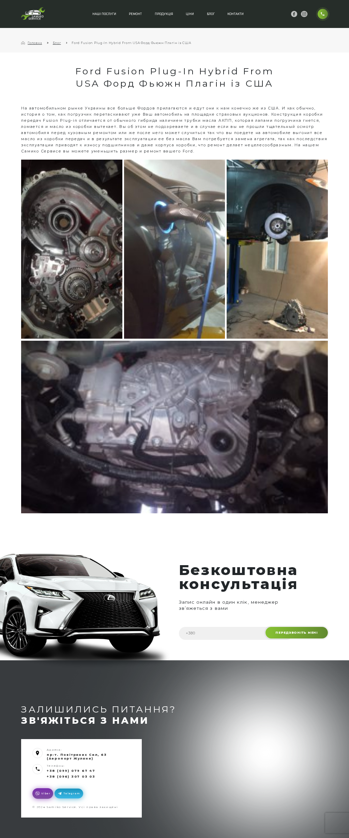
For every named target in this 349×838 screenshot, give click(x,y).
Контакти (235, 14)
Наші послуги (104, 14)
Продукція (164, 14)
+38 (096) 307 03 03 (71, 776)
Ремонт (135, 14)
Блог (211, 14)
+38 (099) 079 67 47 (71, 771)
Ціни (190, 14)
